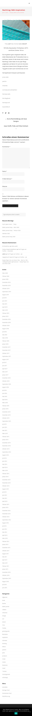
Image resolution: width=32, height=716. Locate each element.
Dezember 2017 (6, 347)
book (3, 600)
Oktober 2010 (5, 575)
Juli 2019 (4, 297)
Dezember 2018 (6, 319)
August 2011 (5, 553)
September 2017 (6, 356)
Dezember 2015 (6, 412)
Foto (3, 625)
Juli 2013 (4, 492)
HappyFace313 (6, 257)
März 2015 (5, 433)
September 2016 (6, 384)
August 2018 (5, 328)
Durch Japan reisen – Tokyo (9, 224)
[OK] (30, 712)
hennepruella (6, 94)
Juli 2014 (4, 458)
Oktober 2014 (5, 449)
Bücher (4, 603)
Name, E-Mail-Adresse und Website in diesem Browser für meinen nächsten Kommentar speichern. (15, 198)
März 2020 (5, 273)
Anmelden (4, 687)
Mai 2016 (4, 396)
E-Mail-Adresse (7, 179)
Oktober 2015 (5, 418)
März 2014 (5, 470)
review (4, 662)
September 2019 (6, 291)
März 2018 (5, 338)
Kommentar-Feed (6, 693)
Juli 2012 (4, 526)
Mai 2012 (4, 532)
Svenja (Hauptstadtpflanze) (9, 249)
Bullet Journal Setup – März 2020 (10, 227)
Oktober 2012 (5, 516)
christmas (4, 612)
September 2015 (6, 421)
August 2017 (5, 359)
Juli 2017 (4, 362)
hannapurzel (6, 102)
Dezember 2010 (6, 572)
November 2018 (6, 322)
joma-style (5, 77)
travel (3, 668)
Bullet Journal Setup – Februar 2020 (11, 230)
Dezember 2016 (6, 378)
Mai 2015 (4, 430)
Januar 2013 (5, 507)
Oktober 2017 (5, 353)
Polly (6, 44)
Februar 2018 (5, 341)
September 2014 (6, 452)
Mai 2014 (4, 464)
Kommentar (6, 147)
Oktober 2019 (5, 288)
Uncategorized (6, 674)
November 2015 (6, 415)
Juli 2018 (4, 331)
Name (4, 171)
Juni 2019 (4, 301)
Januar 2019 (5, 316)
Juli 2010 (4, 584)
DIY (3, 619)
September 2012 (6, 520)
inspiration (5, 637)
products (22, 12)
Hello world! (14, 246)
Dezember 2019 (6, 282)
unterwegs (5, 677)
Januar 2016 (5, 408)
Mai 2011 (4, 557)
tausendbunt (6, 107)
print (18, 12)
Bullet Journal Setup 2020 (8, 236)
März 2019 (5, 310)
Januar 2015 (5, 439)
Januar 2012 (5, 544)
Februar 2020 (5, 276)
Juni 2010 (4, 587)
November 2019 (6, 285)
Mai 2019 (4, 304)
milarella (4, 85)
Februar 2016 (5, 405)
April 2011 (4, 560)
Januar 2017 (5, 375)
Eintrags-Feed (5, 690)
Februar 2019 (5, 313)
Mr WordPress (6, 246)
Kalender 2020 (6, 233)
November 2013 (6, 483)
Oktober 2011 (5, 550)
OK (16, 713)
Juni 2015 (4, 427)
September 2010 (6, 578)
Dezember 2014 (6, 442)
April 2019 (4, 307)
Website (4, 186)
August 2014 (5, 455)
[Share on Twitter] (5, 113)
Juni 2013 (4, 495)
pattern (15, 12)
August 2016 (5, 387)
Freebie (4, 628)
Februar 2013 (5, 504)
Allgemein (4, 597)
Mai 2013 (4, 498)
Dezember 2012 (6, 510)
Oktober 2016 (5, 381)
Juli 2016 (4, 390)
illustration (5, 634)
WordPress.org (6, 696)
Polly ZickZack (14, 44)
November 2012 (6, 513)
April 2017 (4, 368)
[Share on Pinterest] (8, 113)
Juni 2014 (4, 461)
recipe (3, 659)
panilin (4, 81)
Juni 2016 (4, 393)
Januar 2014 (5, 476)
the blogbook (6, 98)
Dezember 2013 (6, 479)
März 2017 (5, 371)
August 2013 (5, 489)
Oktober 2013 (5, 486)
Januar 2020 (5, 279)
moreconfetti (11, 3)
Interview (4, 640)
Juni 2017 (4, 365)
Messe (4, 646)
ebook (4, 622)
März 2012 (5, 538)
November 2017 (6, 350)
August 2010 (5, 581)
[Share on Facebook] (2, 113)
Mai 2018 (4, 334)
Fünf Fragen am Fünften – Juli (14, 254)
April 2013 (4, 501)
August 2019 (5, 294)
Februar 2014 (5, 473)
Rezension (5, 665)
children (4, 609)
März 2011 (5, 563)
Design (11, 12)
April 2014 (4, 467)
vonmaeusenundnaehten (9, 90)
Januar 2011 (5, 569)
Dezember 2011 (6, 547)
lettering (4, 643)
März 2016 (5, 402)
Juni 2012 (4, 529)
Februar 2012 (5, 541)
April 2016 (4, 399)
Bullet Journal (5, 606)
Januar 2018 (5, 344)
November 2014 (6, 445)
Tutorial (4, 671)
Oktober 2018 (5, 325)
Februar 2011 (5, 566)
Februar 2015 (5, 436)
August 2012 (5, 523)
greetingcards (5, 631)
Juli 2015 (4, 424)
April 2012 (4, 535)
